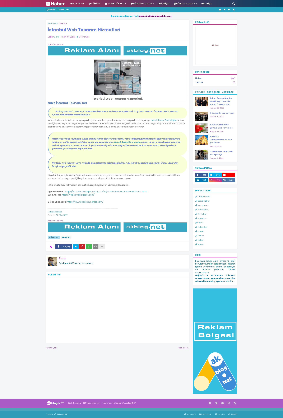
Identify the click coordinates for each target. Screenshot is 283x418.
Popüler (200, 92)
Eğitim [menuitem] (95, 3)
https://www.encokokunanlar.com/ (85, 201)
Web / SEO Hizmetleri (58, 9)
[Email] (95, 246)
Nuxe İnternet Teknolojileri (164, 120)
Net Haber (202, 205)
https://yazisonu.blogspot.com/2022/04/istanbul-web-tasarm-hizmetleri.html (106, 191)
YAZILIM (215, 82)
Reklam (63, 23)
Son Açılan (213, 92)
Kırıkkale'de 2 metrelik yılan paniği (221, 153)
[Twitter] (76, 246)
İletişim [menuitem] (165, 3)
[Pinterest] (82, 246)
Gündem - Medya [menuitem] (142, 3)
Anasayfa (191, 414)
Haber (215, 78)
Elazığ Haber (203, 201)
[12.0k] (228, 175)
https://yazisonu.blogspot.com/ (78, 194)
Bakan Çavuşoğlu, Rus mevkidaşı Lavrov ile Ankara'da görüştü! (221, 101)
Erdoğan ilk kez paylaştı (222, 113)
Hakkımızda (206, 414)
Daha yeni (52, 347)
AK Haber (202, 214)
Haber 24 (202, 218)
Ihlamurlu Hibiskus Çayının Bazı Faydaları (221, 126)
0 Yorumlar (84, 36)
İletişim (221, 414)
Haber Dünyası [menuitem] (115, 3)
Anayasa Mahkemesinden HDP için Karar (221, 139)
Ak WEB (215, 45)
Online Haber (203, 196)
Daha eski (183, 347)
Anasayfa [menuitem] (78, 3)
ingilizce (30, 409)
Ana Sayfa (53, 23)
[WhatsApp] (89, 246)
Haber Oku (202, 209)
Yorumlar (228, 92)
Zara (62, 258)
